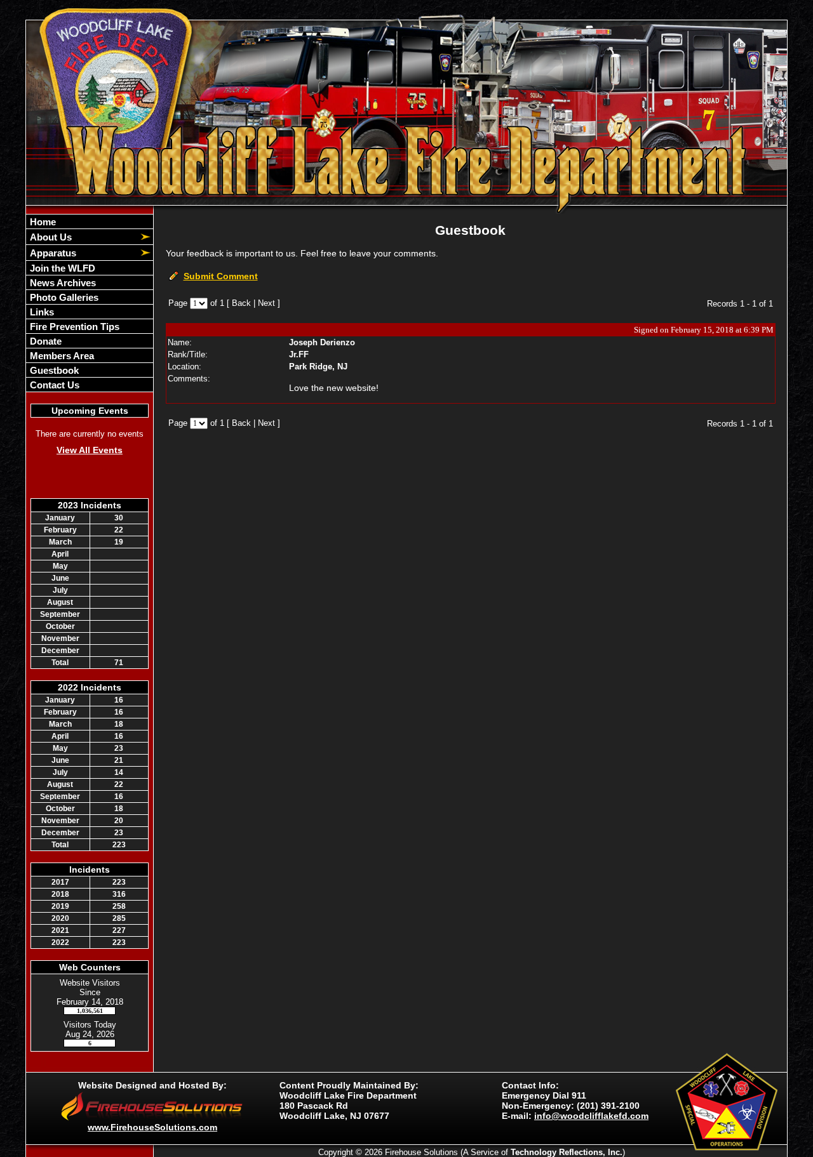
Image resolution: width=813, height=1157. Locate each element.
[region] (89, 303)
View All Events (90, 450)
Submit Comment (221, 276)
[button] (82, 236)
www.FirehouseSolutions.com (152, 1127)
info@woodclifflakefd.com (591, 1116)
